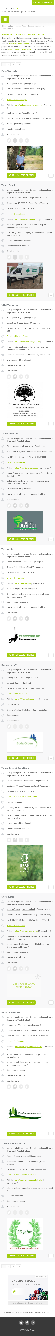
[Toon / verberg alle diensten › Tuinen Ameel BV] (30, 482)
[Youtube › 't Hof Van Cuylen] (27, 376)
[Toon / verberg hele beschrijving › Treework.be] (30, 588)
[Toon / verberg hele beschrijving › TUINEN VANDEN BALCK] (30, 1189)
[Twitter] (21, 1322)
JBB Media (25, 1330)
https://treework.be (23, 583)
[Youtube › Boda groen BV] (27, 726)
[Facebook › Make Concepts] (15, 140)
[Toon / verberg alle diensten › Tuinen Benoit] (30, 234)
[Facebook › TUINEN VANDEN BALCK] (15, 1212)
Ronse (25, 562)
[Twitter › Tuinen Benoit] (9, 257)
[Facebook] (27, 1322)
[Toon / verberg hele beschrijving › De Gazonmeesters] (30, 1056)
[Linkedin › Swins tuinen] (21, 968)
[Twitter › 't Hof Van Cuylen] (9, 376)
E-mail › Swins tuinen (16, 926)
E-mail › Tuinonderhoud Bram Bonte (22, 797)
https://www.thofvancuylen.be (27, 341)
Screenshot (46, 219)
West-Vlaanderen (14, 198)
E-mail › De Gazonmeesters (18, 1041)
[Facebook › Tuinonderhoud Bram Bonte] (15, 840)
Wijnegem (22, 1025)
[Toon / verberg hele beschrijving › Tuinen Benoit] (30, 226)
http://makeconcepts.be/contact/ (28, 105)
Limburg (10, 677)
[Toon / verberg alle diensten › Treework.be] (30, 595)
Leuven (25, 1156)
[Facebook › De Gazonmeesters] (15, 1086)
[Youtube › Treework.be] (27, 618)
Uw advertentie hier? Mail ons (27, 1303)
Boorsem (19, 677)
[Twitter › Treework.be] (9, 618)
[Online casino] (28, 1276)
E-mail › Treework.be (15, 578)
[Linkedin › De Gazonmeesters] (21, 1086)
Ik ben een (42, 2)
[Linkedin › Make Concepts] (21, 140)
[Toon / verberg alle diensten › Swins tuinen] (30, 945)
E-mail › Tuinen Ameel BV (18, 462)
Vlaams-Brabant (13, 909)
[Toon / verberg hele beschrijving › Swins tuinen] (30, 938)
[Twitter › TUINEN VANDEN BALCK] (9, 1212)
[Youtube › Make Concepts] (27, 140)
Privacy (32, 1330)
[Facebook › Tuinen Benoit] (15, 257)
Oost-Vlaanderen (14, 562)
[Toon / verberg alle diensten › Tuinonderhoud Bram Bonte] (30, 817)
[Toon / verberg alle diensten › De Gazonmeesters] (30, 1064)
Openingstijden (14, 715)
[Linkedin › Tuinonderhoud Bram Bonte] (21, 840)
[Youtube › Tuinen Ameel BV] (27, 505)
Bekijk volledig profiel (21, 175)
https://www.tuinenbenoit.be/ (27, 219)
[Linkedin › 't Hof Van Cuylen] (21, 376)
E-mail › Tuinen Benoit (16, 214)
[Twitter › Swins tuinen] (9, 968)
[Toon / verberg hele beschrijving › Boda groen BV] (30, 704)
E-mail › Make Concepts (17, 100)
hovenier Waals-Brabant (19, 44)
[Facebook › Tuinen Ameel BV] (15, 505)
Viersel (21, 83)
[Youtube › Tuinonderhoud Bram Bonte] (27, 840)
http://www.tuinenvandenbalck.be (29, 1180)
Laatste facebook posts (18, 129)
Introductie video (39, 494)
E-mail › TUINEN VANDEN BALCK (21, 1175)
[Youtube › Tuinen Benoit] (27, 257)
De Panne (27, 198)
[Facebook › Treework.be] (15, 618)
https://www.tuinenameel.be (26, 468)
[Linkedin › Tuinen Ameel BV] (21, 505)
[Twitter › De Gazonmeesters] (9, 1086)
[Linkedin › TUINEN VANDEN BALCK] (21, 1212)
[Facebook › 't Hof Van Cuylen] (15, 376)
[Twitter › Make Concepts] (9, 140)
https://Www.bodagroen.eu (26, 699)
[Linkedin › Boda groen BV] (21, 726)
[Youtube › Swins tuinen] (27, 968)
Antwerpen (11, 83)
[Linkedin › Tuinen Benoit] (21, 257)
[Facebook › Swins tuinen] (15, 968)
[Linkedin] (33, 1322)
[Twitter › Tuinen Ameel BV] (9, 505)
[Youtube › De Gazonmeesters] (27, 1086)
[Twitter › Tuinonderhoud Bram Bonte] (9, 840)
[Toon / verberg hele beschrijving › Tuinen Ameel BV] (30, 474)
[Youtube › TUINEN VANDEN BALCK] (27, 1212)
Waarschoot (28, 781)
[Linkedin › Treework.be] (21, 618)
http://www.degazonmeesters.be (28, 1047)
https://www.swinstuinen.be (26, 931)
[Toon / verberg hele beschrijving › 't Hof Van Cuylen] (30, 348)
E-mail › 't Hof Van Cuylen (17, 336)
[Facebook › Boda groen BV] (15, 726)
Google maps (32, 83)
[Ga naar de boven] (51, 175)
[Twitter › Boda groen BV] (9, 726)
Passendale (28, 446)
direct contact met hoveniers (20, 49)
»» (19, 64)
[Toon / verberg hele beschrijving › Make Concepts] (30, 113)
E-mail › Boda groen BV (17, 694)
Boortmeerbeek (28, 909)
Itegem (21, 317)
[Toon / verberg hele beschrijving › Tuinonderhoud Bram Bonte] (30, 809)
